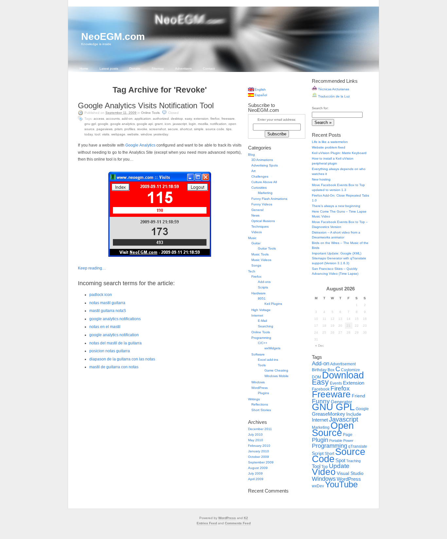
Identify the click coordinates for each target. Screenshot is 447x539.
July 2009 (255, 473)
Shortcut (186, 129)
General (257, 210)
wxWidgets (272, 348)
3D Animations (262, 160)
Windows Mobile (276, 376)
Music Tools (260, 254)
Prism (118, 129)
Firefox (215, 118)
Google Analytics (122, 124)
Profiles (129, 129)
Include (353, 414)
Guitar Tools (267, 248)
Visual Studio (350, 473)
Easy (188, 118)
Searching (265, 326)
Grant (159, 124)
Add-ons (264, 282)
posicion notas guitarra (109, 351)
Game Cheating (276, 370)
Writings (254, 399)
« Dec (319, 345)
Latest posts (108, 68)
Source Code (215, 129)
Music (252, 238)
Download (343, 375)
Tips (228, 129)
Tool (97, 134)
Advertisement (343, 364)
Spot (340, 460)
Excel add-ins (268, 359)
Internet (257, 315)
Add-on (127, 118)
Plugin (320, 439)
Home (84, 68)
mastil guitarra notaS (107, 310)
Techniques (260, 226)
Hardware (258, 293)
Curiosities (259, 187)
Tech (251, 271)
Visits (105, 134)
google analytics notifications (115, 319)
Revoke (142, 129)
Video (324, 472)
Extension (201, 118)
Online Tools (150, 112)
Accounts (113, 118)
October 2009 (258, 457)
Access (99, 118)
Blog (251, 154)
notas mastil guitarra (107, 303)
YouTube (341, 484)
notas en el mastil (104, 326)
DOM (316, 377)
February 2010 (259, 445)
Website (133, 134)
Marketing (265, 193)
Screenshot (157, 129)
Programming (261, 337)
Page (347, 434)
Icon (168, 124)
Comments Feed (238, 523)
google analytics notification (114, 335)
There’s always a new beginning (336, 206)
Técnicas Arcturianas (333, 89)
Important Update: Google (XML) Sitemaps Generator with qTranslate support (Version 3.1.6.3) (339, 258)
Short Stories (261, 410)
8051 (262, 298)
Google (103, 124)
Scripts (263, 287)
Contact (209, 68)
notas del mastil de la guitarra (115, 343)
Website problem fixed (328, 147)
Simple (199, 129)
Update (339, 465)
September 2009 (261, 462)
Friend (358, 395)
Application (142, 118)
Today (88, 134)
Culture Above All (264, 182)
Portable (335, 441)
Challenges (259, 176)
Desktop (177, 118)
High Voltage (261, 310)
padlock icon (100, 294)
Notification (218, 124)
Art (253, 171)
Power (348, 441)
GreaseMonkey (328, 414)
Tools (262, 365)
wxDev (318, 486)
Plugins (263, 393)
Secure (173, 129)
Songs (256, 265)
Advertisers (183, 68)
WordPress (259, 388)
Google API (145, 124)
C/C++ (262, 343)
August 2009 (258, 468)
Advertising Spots (264, 165)
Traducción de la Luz (333, 96)
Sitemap (158, 68)
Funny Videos (261, 204)
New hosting (321, 179)
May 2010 (255, 440)
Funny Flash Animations (269, 198)
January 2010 (258, 451)
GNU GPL (90, 124)
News (255, 215)
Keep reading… (92, 268)
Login (192, 124)
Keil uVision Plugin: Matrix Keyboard (339, 153)
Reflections (259, 404)
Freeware (228, 118)
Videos (256, 232)
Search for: (320, 108)
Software (258, 354)
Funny (321, 401)
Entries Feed (207, 523)
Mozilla (203, 124)
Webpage (118, 134)
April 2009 (255, 479)
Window (146, 134)
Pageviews (105, 129)
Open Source (333, 429)
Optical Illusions (263, 221)
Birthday (319, 370)
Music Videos (261, 260)
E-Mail (262, 320)
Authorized (161, 118)
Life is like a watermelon (330, 142)
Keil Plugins (273, 303)
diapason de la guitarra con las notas (122, 359)
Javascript (180, 124)
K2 (246, 518)
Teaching (353, 461)
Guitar (255, 243)
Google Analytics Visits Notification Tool (146, 105)
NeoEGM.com (113, 36)
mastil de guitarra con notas (113, 367)
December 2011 (260, 429)
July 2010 (255, 434)
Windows (258, 382)
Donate (134, 68)
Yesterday (160, 134)
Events (336, 383)
